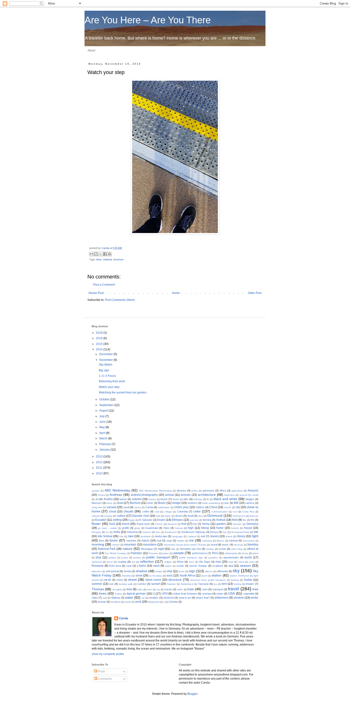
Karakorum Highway (193, 532)
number (210, 549)
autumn (137, 499)
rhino (191, 562)
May (102, 427)
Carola (105, 248)
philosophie (231, 553)
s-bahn (141, 565)
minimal (107, 259)
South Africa (187, 575)
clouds (128, 511)
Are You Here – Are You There (148, 20)
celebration (164, 507)
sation (168, 566)
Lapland (191, 536)
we (143, 597)
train (190, 589)
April (102, 433)
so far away (155, 575)
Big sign (104, 370)
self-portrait (112, 571)
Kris (121, 536)
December (106, 354)
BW (236, 503)
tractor (168, 589)
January (104, 449)
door (200, 516)
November (106, 360)
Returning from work (112, 381)
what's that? (203, 597)
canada (111, 507)
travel (233, 588)
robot (241, 562)
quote (248, 557)
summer (97, 584)
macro (145, 540)
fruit (183, 524)
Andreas (116, 494)
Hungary (96, 532)
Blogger (192, 693)
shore (182, 571)
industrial (132, 532)
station (216, 575)
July (102, 416)
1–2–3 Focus (107, 375)
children (200, 507)
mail (159, 540)
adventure (208, 490)
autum (123, 499)
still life (107, 579)
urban (219, 593)
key (225, 532)
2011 (99, 467)
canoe (137, 507)
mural (214, 544)
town (149, 589)
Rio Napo (204, 561)
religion (168, 562)
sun (111, 583)
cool (235, 511)
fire (252, 519)
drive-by (254, 516)
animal (169, 494)
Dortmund (214, 515)
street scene (153, 579)
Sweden (171, 584)
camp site (97, 507)
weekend (168, 597)
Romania (98, 565)
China (213, 507)
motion (116, 544)
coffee (145, 511)
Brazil (161, 503)
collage (168, 511)
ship (169, 571)
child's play (181, 507)
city (238, 507)
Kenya (214, 532)
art (97, 499)
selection (96, 571)
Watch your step (109, 387)
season (245, 565)
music (225, 544)
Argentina (229, 495)
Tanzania (203, 583)
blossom (96, 502)
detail (190, 515)
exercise (194, 520)
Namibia (252, 544)
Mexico (220, 540)
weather (153, 597)
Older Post (254, 293)
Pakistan (136, 553)
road (230, 562)
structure (118, 259)
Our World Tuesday (115, 553)
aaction (96, 490)
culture (121, 515)
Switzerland (187, 584)
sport (204, 575)
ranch (110, 562)
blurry (109, 503)
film (244, 520)
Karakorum (171, 532)
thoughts (117, 589)
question (213, 557)
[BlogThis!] (96, 254)
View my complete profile (108, 654)
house (248, 528)
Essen (161, 519)
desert (179, 515)
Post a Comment (104, 284)
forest (125, 524)
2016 (99, 338)
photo (245, 553)
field (235, 519)
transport (218, 589)
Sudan (248, 579)
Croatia (108, 516)
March (103, 438)
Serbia (127, 571)
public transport (158, 557)
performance (199, 553)
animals (185, 494)
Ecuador (100, 519)
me (191, 540)
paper (165, 553)
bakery (152, 499)
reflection (147, 561)
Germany (252, 524)
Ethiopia (177, 519)
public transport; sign (191, 557)
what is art (185, 597)
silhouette (222, 571)
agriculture (237, 490)
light (255, 536)
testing (237, 584)
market (180, 540)
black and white (225, 499)
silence (209, 571)
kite (256, 532)
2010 (99, 473)
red (133, 562)
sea (230, 565)
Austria (108, 499)
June (102, 421)
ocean (222, 548)
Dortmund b (239, 516)
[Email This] (91, 254)
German (237, 524)
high (191, 528)
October (104, 399)
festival (220, 519)
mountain (130, 544)
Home (176, 293)
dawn (168, 516)
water (129, 597)
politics (112, 557)
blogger (249, 499)
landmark (145, 536)
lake (131, 536)
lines (99, 259)
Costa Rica (248, 511)
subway (235, 580)
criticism (96, 516)
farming (207, 519)
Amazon (253, 490)
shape (158, 571)
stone (119, 579)
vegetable (248, 593)
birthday (197, 499)
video (95, 597)
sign (192, 571)
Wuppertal (153, 602)
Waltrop (115, 597)
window (239, 597)
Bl (208, 499)
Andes (101, 495)
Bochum (135, 503)
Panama (153, 553)
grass (137, 528)
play (98, 557)
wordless (115, 602)
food (112, 524)
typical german (136, 593)
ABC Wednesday (117, 490)
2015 (99, 344)
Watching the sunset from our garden (122, 392)
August (104, 410)
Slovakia (126, 575)
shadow (141, 571)
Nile (173, 549)
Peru (215, 553)
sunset (155, 584)
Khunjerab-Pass (240, 532)
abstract (181, 490)
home (220, 528)
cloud (112, 511)
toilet (139, 589)
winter (254, 597)
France (159, 524)
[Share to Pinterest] (109, 254)
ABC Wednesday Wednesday (155, 490)
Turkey (118, 593)
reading (122, 561)
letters (229, 536)
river (218, 561)
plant (255, 553)
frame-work (143, 523)
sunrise (141, 583)
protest (137, 557)
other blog (236, 549)
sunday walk (126, 584)
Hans (166, 527)
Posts (101, 671)
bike (186, 499)
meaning (207, 540)
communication (219, 511)
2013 (99, 456)
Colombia (182, 511)
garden (221, 524)
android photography (144, 494)
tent (224, 584)
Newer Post (96, 293)
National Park (107, 549)
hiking (205, 528)
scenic (180, 565)
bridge (176, 503)
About (91, 50)
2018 (99, 332)
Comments (104, 678)
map (169, 540)
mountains (150, 544)
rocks (252, 562)
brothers (192, 502)
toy (158, 589)
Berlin (176, 499)
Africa (223, 490)
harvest (179, 528)
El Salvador (145, 519)
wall (105, 597)
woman (102, 601)
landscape (161, 536)
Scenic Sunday (198, 565)
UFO (165, 593)
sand (156, 565)
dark (158, 516)
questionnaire (231, 557)
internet (147, 532)
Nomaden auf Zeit (190, 548)
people (179, 553)
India (117, 532)
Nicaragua (147, 548)
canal (126, 507)
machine (131, 540)
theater (250, 583)
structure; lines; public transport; (208, 580)
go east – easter (107, 528)
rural (128, 565)
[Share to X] (100, 254)
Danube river (140, 515)
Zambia (173, 601)
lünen (114, 540)
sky (236, 570)
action (194, 490)
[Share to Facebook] (105, 254)
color (197, 511)
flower (96, 524)
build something (211, 503)
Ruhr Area (115, 565)
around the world (249, 495)
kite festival (105, 536)
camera (249, 502)
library (241, 536)
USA (231, 593)
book (150, 502)
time (129, 589)
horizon (235, 528)
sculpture (217, 565)
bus (227, 502)
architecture (207, 494)
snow (138, 575)
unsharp (207, 593)
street (132, 579)
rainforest (97, 562)
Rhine (180, 561)
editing (117, 519)
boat (120, 503)
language (177, 536)
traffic (180, 589)
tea (215, 584)
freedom (172, 524)
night (161, 549)
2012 (99, 462)
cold (157, 511)
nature (127, 549)
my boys (238, 544)
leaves (214, 536)
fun (195, 523)
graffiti (125, 527)
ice (107, 532)
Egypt (131, 520)
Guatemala (151, 527)
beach (164, 499)
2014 (99, 349)
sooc (169, 575)
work (138, 601)
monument (249, 540)
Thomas (98, 589)
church (227, 507)
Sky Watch (105, 364)
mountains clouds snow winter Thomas (185, 544)
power (124, 557)
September (106, 405)
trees (102, 593)
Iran (158, 532)
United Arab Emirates (185, 593)
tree (255, 589)
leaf (203, 536)
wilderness (222, 597)
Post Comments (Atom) (120, 300)
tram (205, 589)
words (128, 602)
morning (98, 544)
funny (206, 524)
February (105, 444)
